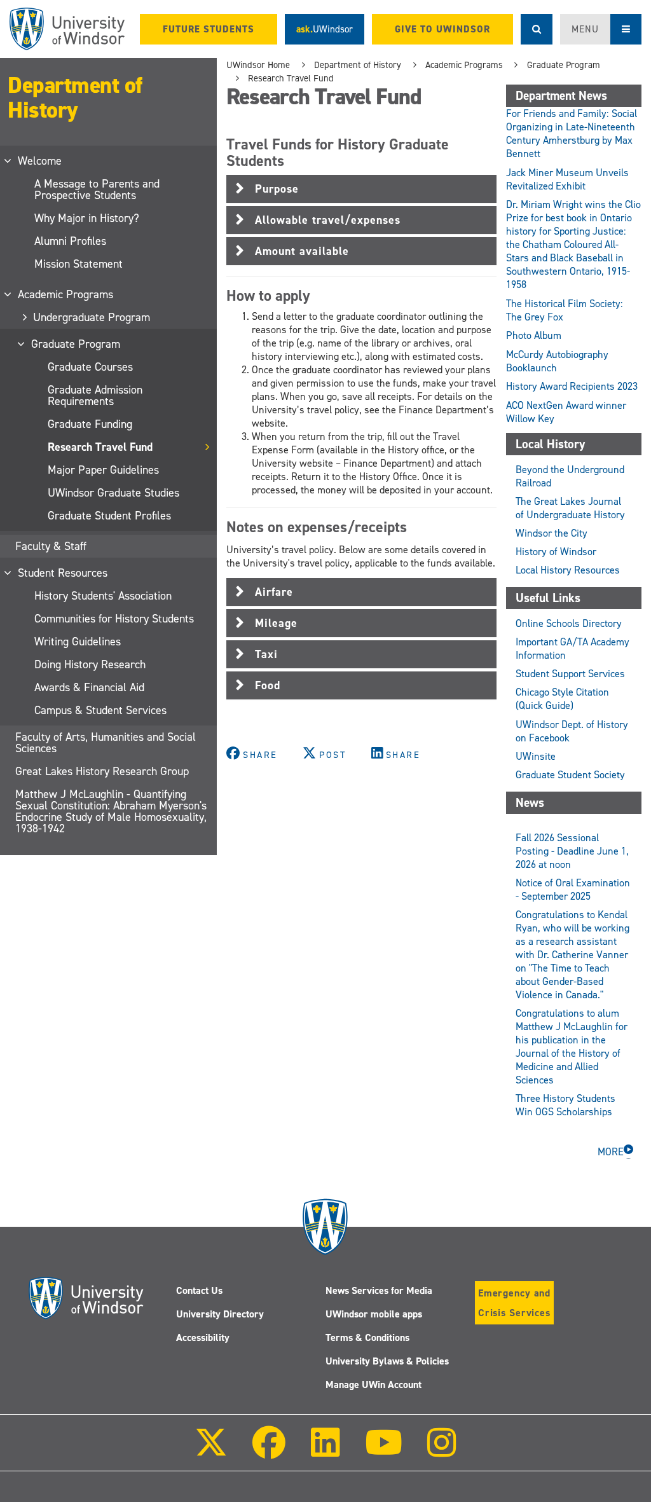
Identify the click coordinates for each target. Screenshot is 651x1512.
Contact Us (199, 1290)
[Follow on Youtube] (383, 1451)
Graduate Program (76, 344)
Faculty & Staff (50, 546)
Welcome (40, 160)
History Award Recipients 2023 (573, 386)
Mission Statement (78, 263)
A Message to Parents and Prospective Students (97, 189)
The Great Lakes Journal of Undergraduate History (570, 508)
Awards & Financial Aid (89, 687)
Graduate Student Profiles (109, 515)
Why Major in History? (86, 218)
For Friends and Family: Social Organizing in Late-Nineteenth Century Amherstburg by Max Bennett (571, 133)
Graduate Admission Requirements (95, 395)
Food (267, 685)
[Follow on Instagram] (442, 1451)
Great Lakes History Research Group (102, 771)
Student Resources (63, 573)
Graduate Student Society (570, 774)
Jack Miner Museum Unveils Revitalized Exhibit (567, 179)
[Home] (67, 29)
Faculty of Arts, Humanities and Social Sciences (105, 742)
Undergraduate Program (92, 317)
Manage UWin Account (373, 1384)
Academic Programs (66, 294)
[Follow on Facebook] (269, 1451)
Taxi (266, 654)
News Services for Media (379, 1290)
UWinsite (536, 756)
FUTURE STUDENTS (208, 29)
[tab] (361, 189)
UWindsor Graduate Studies (113, 492)
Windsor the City (551, 533)
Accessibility (203, 1337)
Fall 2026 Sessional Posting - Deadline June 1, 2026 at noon (572, 851)
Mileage (276, 623)
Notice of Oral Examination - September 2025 (573, 889)
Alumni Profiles (70, 241)
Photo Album (533, 335)
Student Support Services (570, 673)
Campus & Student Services (100, 710)
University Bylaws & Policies (387, 1361)
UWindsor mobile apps (374, 1314)
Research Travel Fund (100, 447)
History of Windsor (556, 551)
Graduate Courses (90, 367)
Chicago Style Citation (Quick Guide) (562, 698)
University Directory (220, 1314)
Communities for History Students (114, 618)
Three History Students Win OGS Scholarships (565, 1105)
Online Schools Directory (569, 623)
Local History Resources (568, 570)
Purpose (277, 188)
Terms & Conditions (367, 1337)
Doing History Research (90, 664)
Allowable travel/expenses (328, 220)
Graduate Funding (90, 424)
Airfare (274, 592)
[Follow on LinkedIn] (325, 1451)
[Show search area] (536, 29)
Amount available (302, 251)
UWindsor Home (258, 64)
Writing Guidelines (77, 641)
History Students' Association (103, 595)
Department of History (75, 97)
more (611, 1151)
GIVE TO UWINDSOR (442, 29)
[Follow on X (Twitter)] (211, 1451)
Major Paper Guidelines (103, 470)
